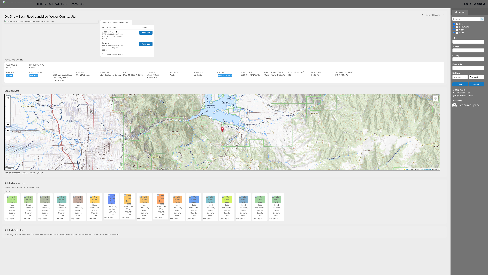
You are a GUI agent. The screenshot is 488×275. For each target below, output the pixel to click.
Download (145, 32)
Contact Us (479, 3)
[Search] (482, 19)
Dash (43, 4)
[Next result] (442, 15)
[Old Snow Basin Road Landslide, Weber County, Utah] (51, 21)
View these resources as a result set (22, 187)
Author (455, 46)
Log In (467, 3)
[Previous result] (423, 15)
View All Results (433, 15)
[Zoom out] (8, 124)
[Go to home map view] (8, 130)
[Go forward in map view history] (8, 134)
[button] (222, 129)
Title (454, 38)
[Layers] (435, 98)
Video (461, 30)
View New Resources (464, 96)
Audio (461, 32)
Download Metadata (113, 54)
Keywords (457, 64)
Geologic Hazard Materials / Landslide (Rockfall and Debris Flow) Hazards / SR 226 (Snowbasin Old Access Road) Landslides (62, 234)
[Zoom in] (8, 98)
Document (463, 27)
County (455, 55)
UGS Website (77, 4)
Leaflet (407, 169)
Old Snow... (10, 218)
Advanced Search (462, 93)
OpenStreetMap (425, 169)
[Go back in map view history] (8, 138)
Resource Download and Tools (116, 22)
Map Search (460, 90)
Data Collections (58, 4)
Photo (461, 24)
